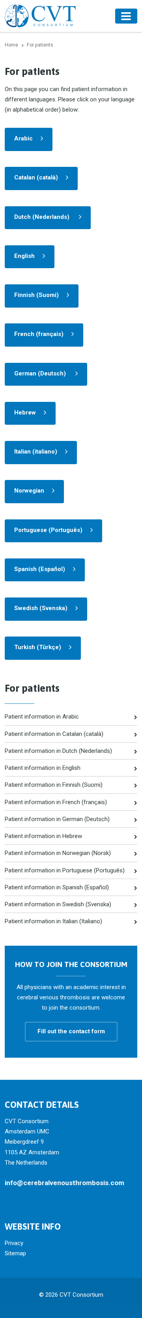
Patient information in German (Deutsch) (57, 819)
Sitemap (15, 1253)
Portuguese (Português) (48, 530)
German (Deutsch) (40, 373)
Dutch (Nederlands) (42, 216)
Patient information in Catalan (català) (54, 733)
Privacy (14, 1243)
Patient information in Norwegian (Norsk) (58, 853)
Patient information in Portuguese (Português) (65, 870)
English (24, 255)
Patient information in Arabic (42, 716)
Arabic (23, 138)
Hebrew (25, 412)
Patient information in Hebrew (43, 836)
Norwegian (29, 490)
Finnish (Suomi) (36, 295)
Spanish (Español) (39, 569)
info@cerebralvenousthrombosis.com (64, 1183)
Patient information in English (42, 767)
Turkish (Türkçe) (37, 647)
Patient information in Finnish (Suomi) (54, 784)
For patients (32, 688)
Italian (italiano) (35, 451)
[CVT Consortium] (40, 15)
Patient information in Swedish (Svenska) (58, 904)
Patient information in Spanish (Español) (57, 887)
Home (11, 45)
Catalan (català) (36, 177)
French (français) (39, 334)
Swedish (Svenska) (40, 608)
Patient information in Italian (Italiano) (53, 921)
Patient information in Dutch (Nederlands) (58, 750)
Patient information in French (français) (56, 802)
